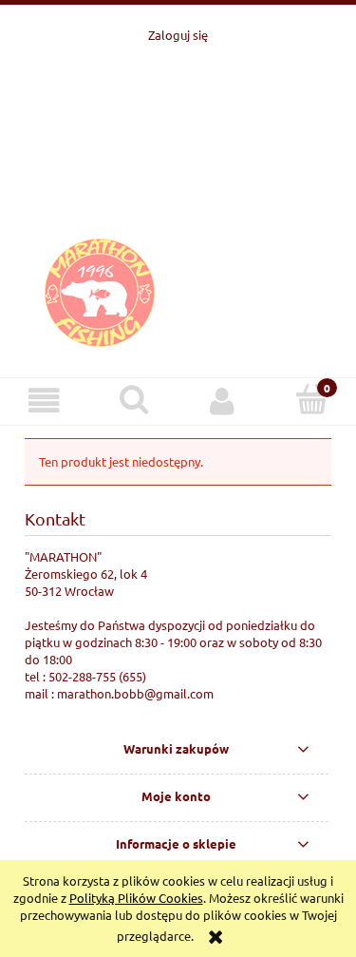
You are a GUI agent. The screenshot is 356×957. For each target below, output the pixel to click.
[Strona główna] (178, 200)
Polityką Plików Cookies (136, 898)
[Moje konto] (223, 400)
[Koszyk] (311, 399)
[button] (44, 400)
